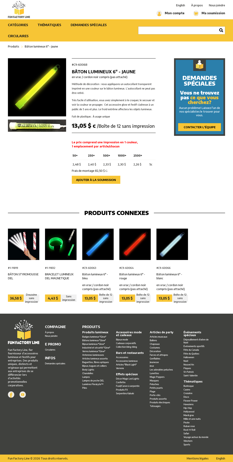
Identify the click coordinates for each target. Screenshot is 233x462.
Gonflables (155, 358)
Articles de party (161, 332)
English (180, 5)
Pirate (187, 422)
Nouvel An (189, 364)
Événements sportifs (194, 346)
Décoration (155, 351)
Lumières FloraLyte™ (93, 384)
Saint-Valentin (191, 375)
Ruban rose (189, 426)
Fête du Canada (191, 349)
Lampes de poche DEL (93, 380)
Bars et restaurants (130, 352)
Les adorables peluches (161, 369)
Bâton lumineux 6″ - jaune (41, 46)
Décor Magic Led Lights (127, 378)
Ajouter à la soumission (96, 180)
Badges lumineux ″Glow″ (94, 336)
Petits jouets (156, 387)
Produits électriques (160, 402)
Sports (187, 444)
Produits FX (122, 389)
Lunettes (154, 373)
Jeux (152, 365)
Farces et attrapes (159, 355)
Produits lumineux (95, 332)
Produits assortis (158, 398)
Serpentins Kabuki (125, 393)
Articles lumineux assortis (95, 358)
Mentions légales (197, 458)
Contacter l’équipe (200, 127)
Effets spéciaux (127, 374)
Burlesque (189, 386)
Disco (186, 397)
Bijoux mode (122, 339)
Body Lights (88, 369)
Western (188, 441)
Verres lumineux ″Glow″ (93, 351)
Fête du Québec (191, 353)
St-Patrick (189, 371)
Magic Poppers (157, 377)
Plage (152, 391)
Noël (186, 361)
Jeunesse (154, 362)
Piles (84, 387)
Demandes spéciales (89, 25)
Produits (13, 46)
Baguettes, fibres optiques (95, 362)
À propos (197, 5)
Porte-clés (155, 395)
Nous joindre (217, 5)
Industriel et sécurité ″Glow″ (96, 347)
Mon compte (174, 13)
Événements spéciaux (192, 333)
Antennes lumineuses (93, 355)
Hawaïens (189, 404)
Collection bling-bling (126, 346)
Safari (186, 433)
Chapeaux (155, 344)
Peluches (154, 384)
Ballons (153, 340)
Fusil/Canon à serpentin (127, 386)
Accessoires (122, 357)
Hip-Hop (188, 408)
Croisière (188, 393)
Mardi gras (189, 415)
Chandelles (87, 373)
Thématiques (49, 25)
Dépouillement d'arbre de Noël (196, 341)
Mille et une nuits (192, 419)
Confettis (121, 382)
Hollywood (189, 411)
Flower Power (191, 400)
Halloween (189, 357)
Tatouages (155, 406)
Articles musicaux (158, 336)
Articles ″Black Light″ (126, 364)
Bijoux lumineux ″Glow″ (93, 344)
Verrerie (120, 368)
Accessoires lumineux (127, 361)
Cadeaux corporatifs (126, 343)
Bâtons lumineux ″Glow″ (94, 340)
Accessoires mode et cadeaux (129, 333)
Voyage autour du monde (196, 437)
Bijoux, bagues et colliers (94, 365)
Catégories (18, 25)
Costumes (155, 347)
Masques (154, 380)
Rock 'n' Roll (189, 429)
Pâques (187, 368)
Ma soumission (213, 13)
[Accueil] (19, 9)
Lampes (86, 377)
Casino (187, 389)
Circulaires (18, 36)
